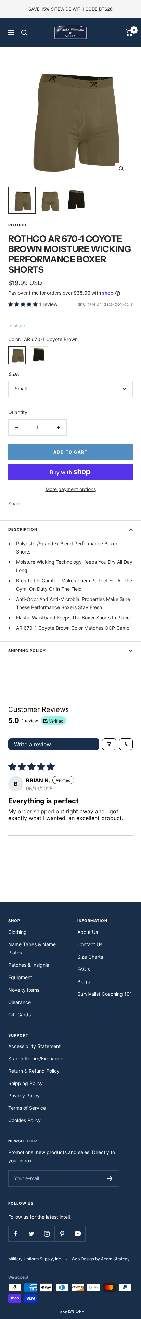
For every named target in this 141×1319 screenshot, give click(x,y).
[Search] (24, 33)
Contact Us (89, 944)
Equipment (20, 977)
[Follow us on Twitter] (31, 1233)
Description (22, 529)
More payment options (71, 489)
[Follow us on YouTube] (77, 1233)
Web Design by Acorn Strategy (101, 1258)
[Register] (110, 1178)
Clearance (19, 1002)
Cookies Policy (24, 1120)
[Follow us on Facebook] (16, 1233)
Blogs (83, 981)
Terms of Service (27, 1108)
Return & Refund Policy (34, 1071)
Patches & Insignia (28, 965)
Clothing (17, 932)
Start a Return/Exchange (35, 1058)
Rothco (17, 225)
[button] (23, 304)
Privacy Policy (24, 1095)
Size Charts (90, 957)
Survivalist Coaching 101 (104, 994)
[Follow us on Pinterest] (62, 1233)
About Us (87, 932)
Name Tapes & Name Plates (32, 948)
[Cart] (129, 32)
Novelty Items (23, 990)
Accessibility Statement (34, 1046)
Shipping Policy (27, 650)
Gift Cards (19, 1014)
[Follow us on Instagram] (46, 1233)
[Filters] (109, 744)
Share (14, 503)
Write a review (32, 744)
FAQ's (83, 969)
